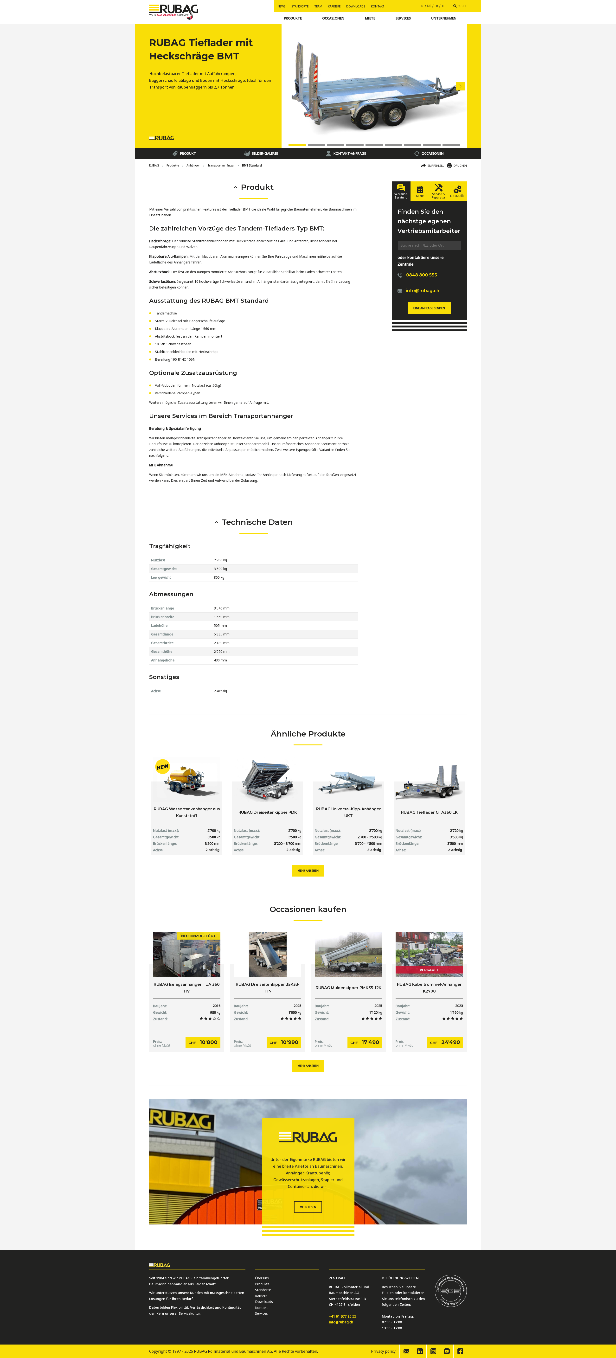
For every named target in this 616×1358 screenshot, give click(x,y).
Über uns (262, 1278)
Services (261, 1313)
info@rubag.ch (341, 1322)
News (282, 6)
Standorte (299, 6)
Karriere (334, 6)
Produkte (173, 165)
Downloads (355, 6)
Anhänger (193, 165)
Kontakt (378, 6)
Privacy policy (383, 1351)
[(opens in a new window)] (419, 1351)
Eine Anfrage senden (429, 308)
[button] (460, 86)
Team (318, 6)
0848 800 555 (421, 275)
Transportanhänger (221, 165)
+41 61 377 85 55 (342, 1316)
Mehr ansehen (308, 871)
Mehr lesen (308, 1207)
